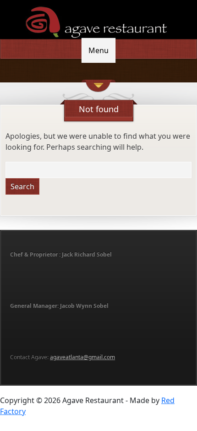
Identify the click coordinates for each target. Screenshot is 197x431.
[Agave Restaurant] (98, 20)
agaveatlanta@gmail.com (82, 357)
